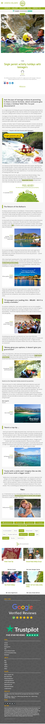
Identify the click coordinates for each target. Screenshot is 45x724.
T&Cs (5, 648)
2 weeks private (7, 688)
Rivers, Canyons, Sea (8, 674)
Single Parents (23, 534)
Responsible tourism (8, 522)
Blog (29, 8)
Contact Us (37, 8)
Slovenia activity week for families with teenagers (28, 495)
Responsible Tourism (27, 180)
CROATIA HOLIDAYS (11, 3)
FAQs (5, 662)
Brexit (15, 530)
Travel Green (20, 538)
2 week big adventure (9, 680)
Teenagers (5, 538)
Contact (6, 642)
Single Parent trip (8, 684)
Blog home (22, 86)
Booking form (7, 646)
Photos (5, 666)
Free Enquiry (19, 522)
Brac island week (8, 676)
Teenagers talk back (22, 525)
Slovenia (31, 534)
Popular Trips (30, 522)
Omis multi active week (9, 682)
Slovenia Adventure (8, 678)
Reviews (23, 8)
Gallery (15, 8)
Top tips (13, 538)
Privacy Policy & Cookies (9, 650)
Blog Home (40, 522)
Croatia (7, 8)
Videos (5, 668)
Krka (4, 534)
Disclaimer (6, 654)
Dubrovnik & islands (8, 686)
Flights (36, 530)
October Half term (12, 534)
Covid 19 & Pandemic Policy (10, 652)
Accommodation (7, 530)
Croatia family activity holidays (10, 262)
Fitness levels (29, 530)
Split (12, 225)
